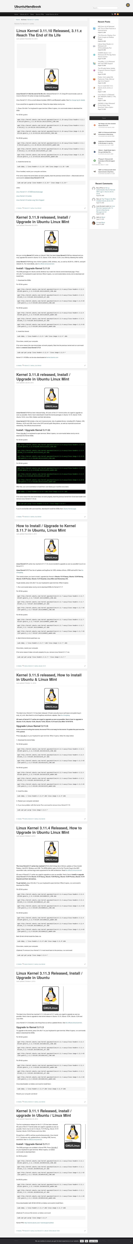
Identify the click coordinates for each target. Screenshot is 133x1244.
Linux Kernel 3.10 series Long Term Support (30, 200)
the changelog (65, 715)
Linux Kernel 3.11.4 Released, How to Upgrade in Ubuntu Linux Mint (49, 830)
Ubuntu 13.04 (55, 1231)
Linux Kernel (38, 208)
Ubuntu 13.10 (42, 666)
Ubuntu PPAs (40, 14)
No (86, 1241)
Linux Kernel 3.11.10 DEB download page (29, 192)
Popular (104, 118)
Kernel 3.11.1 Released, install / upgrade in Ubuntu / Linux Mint (43, 1113)
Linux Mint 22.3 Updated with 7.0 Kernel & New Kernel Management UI (105, 209)
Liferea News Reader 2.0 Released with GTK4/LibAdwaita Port (105, 46)
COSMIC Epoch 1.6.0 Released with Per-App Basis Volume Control (107, 55)
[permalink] (84, 208)
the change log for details (77, 100)
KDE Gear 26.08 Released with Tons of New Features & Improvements (107, 28)
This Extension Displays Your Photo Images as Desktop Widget (107, 37)
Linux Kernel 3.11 (39, 1231)
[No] (131, 1241)
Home (16, 14)
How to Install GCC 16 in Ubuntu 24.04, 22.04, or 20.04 (105, 88)
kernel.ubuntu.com (52, 357)
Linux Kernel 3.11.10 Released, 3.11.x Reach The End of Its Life (49, 33)
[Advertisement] (31, 56)
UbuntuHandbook (27, 6)
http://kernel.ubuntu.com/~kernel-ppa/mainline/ (39, 1223)
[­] (66, 1)
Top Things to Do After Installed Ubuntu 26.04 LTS (106, 200)
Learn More (93, 1241)
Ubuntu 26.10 (24, 14)
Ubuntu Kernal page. (69, 509)
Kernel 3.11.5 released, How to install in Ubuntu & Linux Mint (49, 677)
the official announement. (34, 1139)
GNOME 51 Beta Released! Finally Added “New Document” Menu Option (106, 105)
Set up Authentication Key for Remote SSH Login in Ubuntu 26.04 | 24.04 (105, 191)
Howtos (20, 208)
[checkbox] (128, 5)
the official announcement (74, 870)
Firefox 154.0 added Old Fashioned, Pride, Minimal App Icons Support (106, 79)
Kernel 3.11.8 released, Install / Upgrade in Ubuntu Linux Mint (43, 377)
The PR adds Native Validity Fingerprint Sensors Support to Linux (106, 70)
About (103, 217)
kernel (26, 666)
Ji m (97, 222)
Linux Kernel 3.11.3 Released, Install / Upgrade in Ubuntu (49, 975)
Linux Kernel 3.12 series (24, 196)
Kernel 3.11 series (29, 208)
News (32, 14)
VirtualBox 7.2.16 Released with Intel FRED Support (106, 62)
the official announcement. (46, 264)
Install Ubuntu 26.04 (52, 14)
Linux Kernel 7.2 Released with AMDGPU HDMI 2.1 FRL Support (107, 96)
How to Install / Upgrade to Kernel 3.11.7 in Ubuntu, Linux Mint (46, 528)
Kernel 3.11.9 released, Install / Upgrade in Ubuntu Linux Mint (43, 219)
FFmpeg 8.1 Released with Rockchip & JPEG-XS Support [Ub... (106, 161)
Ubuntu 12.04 (48, 1231)
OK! (82, 1241)
